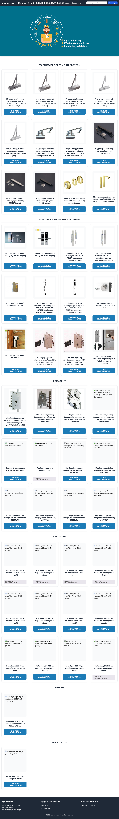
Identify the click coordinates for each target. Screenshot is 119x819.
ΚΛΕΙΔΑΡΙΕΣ (59, 381)
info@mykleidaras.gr (13, 810)
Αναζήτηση (112, 3)
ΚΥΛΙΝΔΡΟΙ (59, 536)
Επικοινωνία (76, 3)
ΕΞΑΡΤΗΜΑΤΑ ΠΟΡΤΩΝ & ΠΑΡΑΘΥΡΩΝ (59, 65)
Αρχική (67, 3)
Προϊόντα (44, 805)
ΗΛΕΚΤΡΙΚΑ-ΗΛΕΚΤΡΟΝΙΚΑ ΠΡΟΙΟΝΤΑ (59, 219)
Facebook (84, 805)
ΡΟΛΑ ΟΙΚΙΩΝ (59, 742)
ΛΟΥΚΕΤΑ (59, 687)
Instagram (92, 805)
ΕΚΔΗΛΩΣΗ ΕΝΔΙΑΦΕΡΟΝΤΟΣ (15, 111)
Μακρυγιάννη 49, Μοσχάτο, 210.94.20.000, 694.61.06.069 (32, 2)
